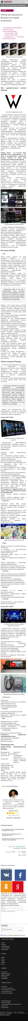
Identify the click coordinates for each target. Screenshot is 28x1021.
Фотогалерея (4, 976)
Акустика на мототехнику (7, 988)
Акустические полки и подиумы (8, 989)
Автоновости (4, 971)
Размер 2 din (4, 700)
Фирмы (3, 957)
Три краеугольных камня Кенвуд (12, 27)
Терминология (4, 949)
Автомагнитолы (21, 5)
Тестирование (4, 978)
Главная (2, 5)
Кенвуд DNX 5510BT (11, 33)
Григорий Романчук (12, 786)
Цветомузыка (4, 1005)
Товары (3, 960)
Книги (2, 964)
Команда (3, 944)
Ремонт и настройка (5, 1002)
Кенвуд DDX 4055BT (11, 35)
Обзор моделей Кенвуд (9, 31)
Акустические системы (11, 5)
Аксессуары (4, 986)
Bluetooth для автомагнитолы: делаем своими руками (13, 645)
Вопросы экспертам (5, 973)
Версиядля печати (23, 855)
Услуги (2, 959)
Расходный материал (6, 1000)
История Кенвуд (8, 29)
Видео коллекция (5, 975)
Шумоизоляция (4, 1007)
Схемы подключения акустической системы (11, 1004)
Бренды (3, 962)
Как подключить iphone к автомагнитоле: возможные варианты (13, 483)
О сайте (3, 943)
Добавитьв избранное (23, 852)
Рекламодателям (5, 946)
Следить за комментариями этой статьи (13, 935)
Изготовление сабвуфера (7, 993)
